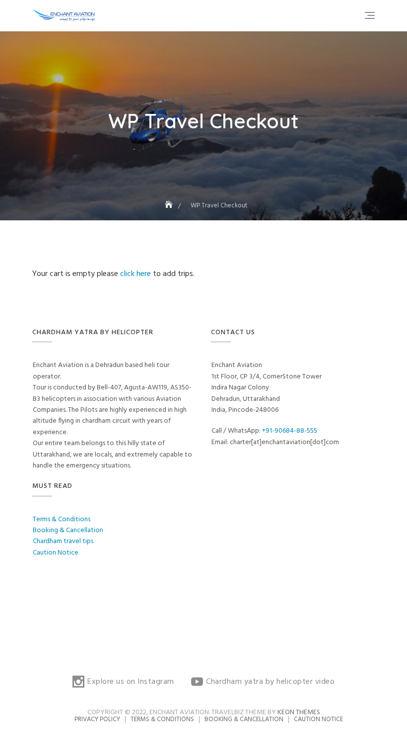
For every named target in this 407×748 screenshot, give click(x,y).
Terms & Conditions (61, 519)
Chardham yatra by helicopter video (270, 681)
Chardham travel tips (63, 541)
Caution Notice (55, 553)
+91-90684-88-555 (289, 431)
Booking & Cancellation (68, 530)
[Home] (170, 205)
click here (136, 274)
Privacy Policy (97, 719)
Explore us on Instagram (130, 681)
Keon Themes (298, 712)
